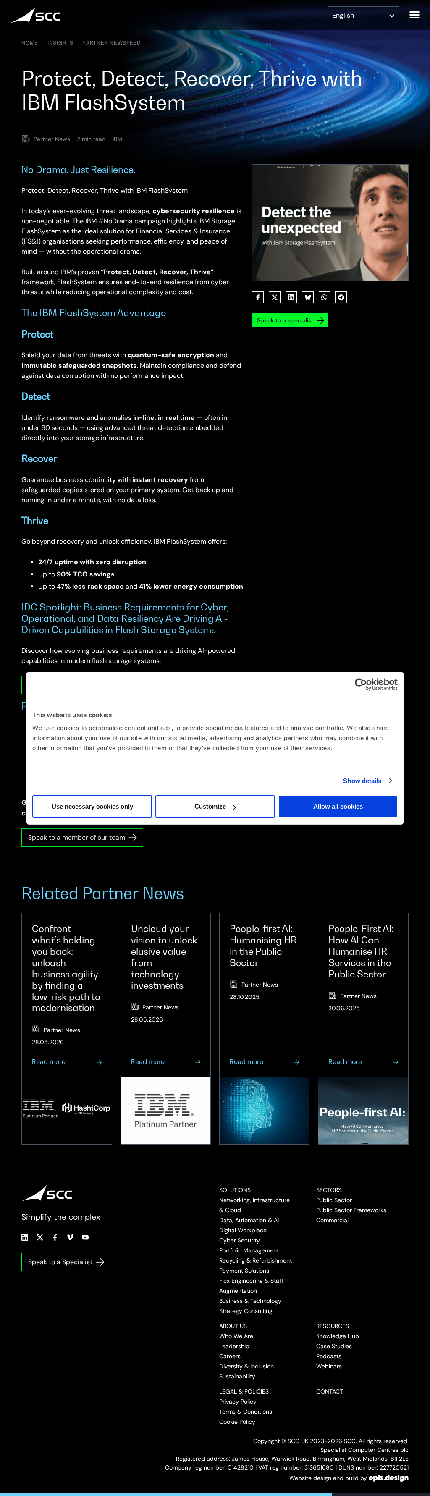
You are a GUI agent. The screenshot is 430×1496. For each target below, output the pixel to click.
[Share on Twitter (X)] (275, 297)
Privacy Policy (238, 1401)
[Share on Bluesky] (308, 297)
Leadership (234, 1346)
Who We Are (236, 1336)
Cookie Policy (237, 1421)
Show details (362, 780)
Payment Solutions (244, 1270)
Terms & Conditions (245, 1411)
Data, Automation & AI (249, 1220)
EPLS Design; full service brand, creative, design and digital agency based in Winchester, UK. (389, 1478)
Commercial (332, 1220)
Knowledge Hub (337, 1336)
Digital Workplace (243, 1230)
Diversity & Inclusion (246, 1366)
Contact (329, 1391)
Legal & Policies (244, 1391)
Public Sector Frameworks (351, 1210)
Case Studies (334, 1346)
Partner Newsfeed (111, 43)
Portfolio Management (249, 1250)
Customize (210, 806)
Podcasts (328, 1356)
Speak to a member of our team (76, 837)
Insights (60, 43)
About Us (233, 1326)
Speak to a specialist (285, 320)
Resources (332, 1326)
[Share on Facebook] (258, 297)
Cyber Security (239, 1240)
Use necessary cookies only (92, 806)
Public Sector (334, 1200)
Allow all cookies (338, 806)
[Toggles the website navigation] (414, 15)
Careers (230, 1356)
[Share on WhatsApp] (324, 297)
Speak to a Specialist (60, 1262)
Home (29, 43)
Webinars (329, 1366)
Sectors (328, 1190)
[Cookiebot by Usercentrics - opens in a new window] (361, 684)
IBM (117, 139)
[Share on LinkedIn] (291, 297)
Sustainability (237, 1376)
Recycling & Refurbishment (255, 1260)
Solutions (235, 1190)
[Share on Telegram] (341, 297)
